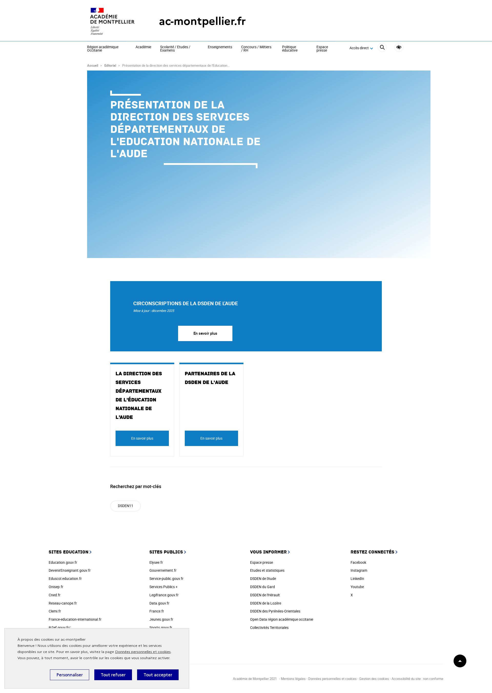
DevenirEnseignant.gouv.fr (70, 570)
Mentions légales (293, 678)
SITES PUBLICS (166, 552)
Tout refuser (113, 675)
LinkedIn (357, 578)
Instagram (359, 570)
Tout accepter (158, 675)
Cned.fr (54, 594)
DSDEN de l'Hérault (265, 594)
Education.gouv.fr (63, 562)
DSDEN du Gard (262, 586)
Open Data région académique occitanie (281, 619)
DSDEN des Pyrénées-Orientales (275, 611)
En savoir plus (205, 333)
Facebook (358, 562)
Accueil (92, 65)
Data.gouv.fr (159, 603)
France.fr (156, 611)
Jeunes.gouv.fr (161, 619)
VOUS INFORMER (268, 552)
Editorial (110, 65)
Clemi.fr (55, 611)
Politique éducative (290, 48)
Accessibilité (398, 47)
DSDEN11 (125, 505)
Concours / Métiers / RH (256, 48)
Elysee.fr (156, 562)
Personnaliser (69, 675)
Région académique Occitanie (102, 48)
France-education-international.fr (75, 619)
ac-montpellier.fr (202, 21)
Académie (143, 47)
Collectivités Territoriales (269, 627)
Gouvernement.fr (163, 570)
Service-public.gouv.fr (166, 578)
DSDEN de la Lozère (265, 603)
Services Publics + (163, 586)
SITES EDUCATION (68, 552)
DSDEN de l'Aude (263, 578)
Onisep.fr (56, 586)
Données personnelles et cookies (143, 652)
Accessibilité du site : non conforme (417, 678)
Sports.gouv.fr (160, 627)
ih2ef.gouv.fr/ (59, 627)
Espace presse (322, 48)
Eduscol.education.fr (65, 578)
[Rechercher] (382, 48)
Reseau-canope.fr (63, 603)
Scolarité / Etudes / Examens (175, 48)
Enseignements (220, 47)
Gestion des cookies (374, 678)
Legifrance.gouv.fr (164, 594)
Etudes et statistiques (267, 570)
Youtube (357, 586)
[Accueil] (112, 21)
